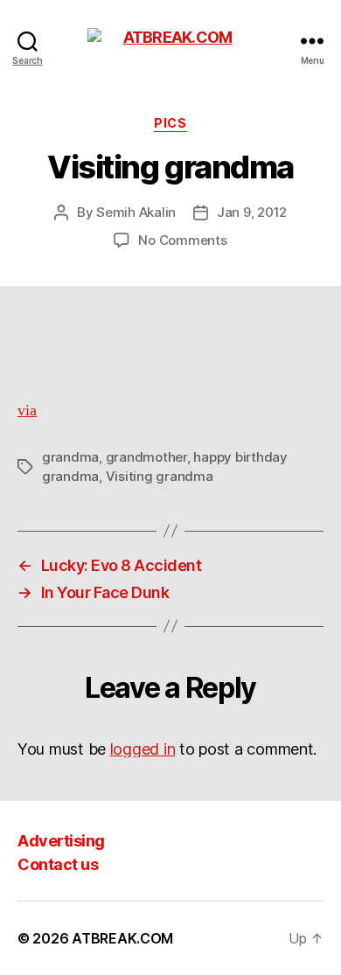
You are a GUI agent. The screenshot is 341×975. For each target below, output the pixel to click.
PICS (170, 122)
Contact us (57, 864)
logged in (143, 749)
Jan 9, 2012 (252, 212)
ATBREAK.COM (122, 938)
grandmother (146, 457)
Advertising (61, 841)
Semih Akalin (136, 212)
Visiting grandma (159, 476)
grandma (70, 457)
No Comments (182, 240)
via (27, 410)
